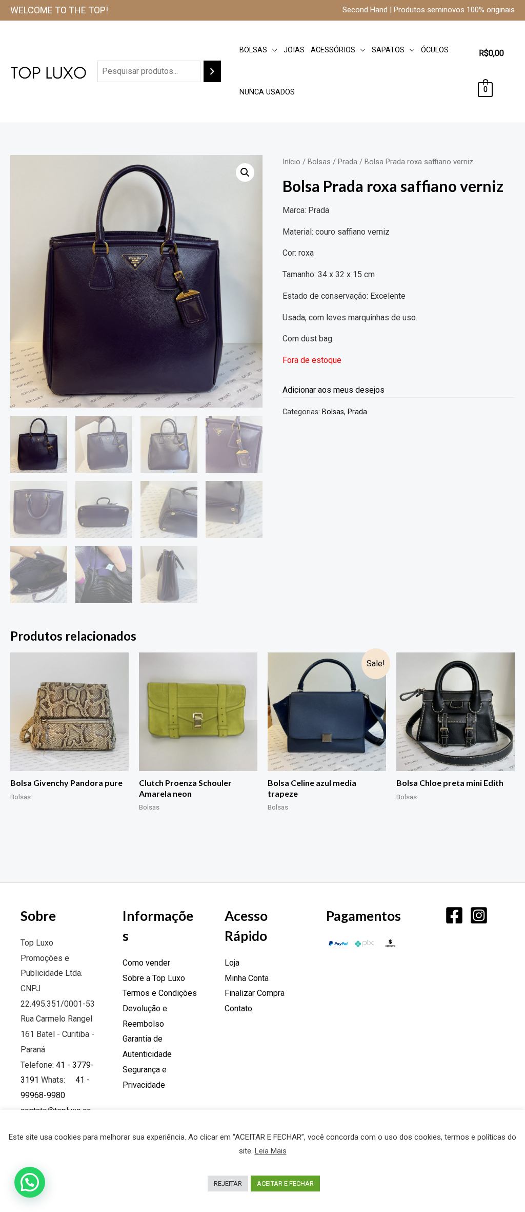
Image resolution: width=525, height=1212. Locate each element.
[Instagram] (479, 915)
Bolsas (253, 50)
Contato (238, 1008)
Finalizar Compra (255, 993)
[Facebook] (454, 915)
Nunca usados (267, 92)
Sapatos (388, 50)
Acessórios (333, 50)
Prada (347, 161)
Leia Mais (271, 1151)
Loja (232, 963)
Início (291, 161)
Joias (294, 50)
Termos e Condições (160, 993)
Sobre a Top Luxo (154, 978)
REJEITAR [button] (228, 1183)
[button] (245, 172)
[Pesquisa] (212, 72)
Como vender (146, 963)
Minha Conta (247, 978)
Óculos (435, 50)
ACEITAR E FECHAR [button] (285, 1183)
